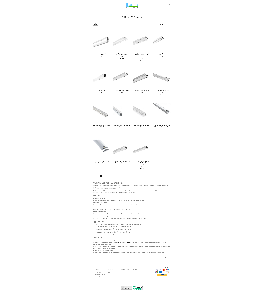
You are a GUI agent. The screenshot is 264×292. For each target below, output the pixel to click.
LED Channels (119, 11)
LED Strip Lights (127, 11)
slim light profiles (160, 187)
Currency (159, 1)
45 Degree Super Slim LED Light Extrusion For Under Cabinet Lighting (142, 54)
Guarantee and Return (100, 274)
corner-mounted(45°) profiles (124, 242)
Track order (97, 276)
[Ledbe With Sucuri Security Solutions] (126, 287)
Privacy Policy (98, 272)
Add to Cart (101, 59)
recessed (144, 190)
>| (107, 176)
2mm (99, 257)
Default (163, 24)
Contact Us (110, 269)
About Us (97, 269)
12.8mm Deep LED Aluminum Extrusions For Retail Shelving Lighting (142, 163)
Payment (110, 270)
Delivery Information (99, 270)
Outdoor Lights (145, 11)
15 (168, 24)
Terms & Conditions (124, 269)
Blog (109, 272)
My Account (167, 1)
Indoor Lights (137, 11)
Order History (136, 270)
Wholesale (97, 277)
